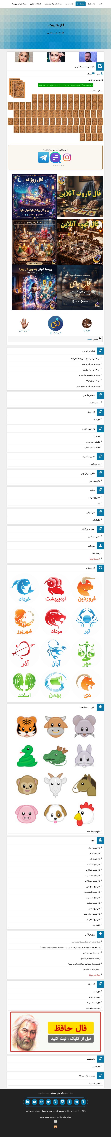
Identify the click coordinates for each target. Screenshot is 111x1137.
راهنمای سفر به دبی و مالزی (90, 958)
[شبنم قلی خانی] (24, 57)
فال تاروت (80, 4)
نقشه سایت (44, 1117)
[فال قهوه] (80, 243)
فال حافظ (91, 4)
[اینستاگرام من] (62, 1102)
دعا (98, 503)
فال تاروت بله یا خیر (93, 919)
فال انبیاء (97, 419)
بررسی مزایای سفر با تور (91, 953)
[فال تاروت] (80, 197)
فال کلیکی (96, 520)
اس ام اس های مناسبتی (53, 4)
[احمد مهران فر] (88, 57)
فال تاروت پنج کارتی (93, 886)
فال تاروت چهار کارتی (92, 881)
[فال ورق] (34, 288)
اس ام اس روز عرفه (93, 380)
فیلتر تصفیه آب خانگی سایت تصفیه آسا (86, 942)
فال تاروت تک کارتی (93, 870)
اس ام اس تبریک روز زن (91, 369)
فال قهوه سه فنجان (93, 442)
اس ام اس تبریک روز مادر (91, 364)
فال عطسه (96, 1066)
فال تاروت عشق (94, 908)
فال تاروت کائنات (93, 864)
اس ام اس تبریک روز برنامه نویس (88, 386)
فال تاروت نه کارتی (93, 897)
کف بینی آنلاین (95, 464)
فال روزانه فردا (94, 1083)
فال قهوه (97, 436)
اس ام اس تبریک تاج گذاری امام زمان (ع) (85, 358)
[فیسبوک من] (69, 1102)
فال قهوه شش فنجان (92, 447)
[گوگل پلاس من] (41, 1102)
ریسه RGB (96, 553)
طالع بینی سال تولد (93, 831)
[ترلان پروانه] (56, 57)
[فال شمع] (34, 243)
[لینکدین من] (27, 1102)
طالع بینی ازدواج (94, 481)
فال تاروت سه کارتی (84, 66)
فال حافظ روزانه (94, 997)
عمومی (89, 339)
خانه (100, 4)
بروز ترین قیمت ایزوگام (92, 969)
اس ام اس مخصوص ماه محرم (89, 375)
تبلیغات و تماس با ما (19, 4)
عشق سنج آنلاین (94, 536)
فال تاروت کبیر (94, 853)
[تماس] (55, 1102)
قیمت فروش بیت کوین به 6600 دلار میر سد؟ (84, 964)
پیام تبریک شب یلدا (93, 1008)
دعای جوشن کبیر (94, 497)
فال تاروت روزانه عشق (92, 914)
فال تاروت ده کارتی (93, 903)
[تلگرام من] (76, 1102)
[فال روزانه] (34, 197)
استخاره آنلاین (35, 4)
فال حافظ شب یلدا (93, 1002)
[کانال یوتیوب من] (34, 1102)
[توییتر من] (48, 1102)
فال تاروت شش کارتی (92, 892)
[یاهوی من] (83, 1102)
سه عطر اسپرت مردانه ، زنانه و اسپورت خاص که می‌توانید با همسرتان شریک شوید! (70, 947)
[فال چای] (80, 288)
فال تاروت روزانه (94, 848)
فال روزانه (69, 4)
